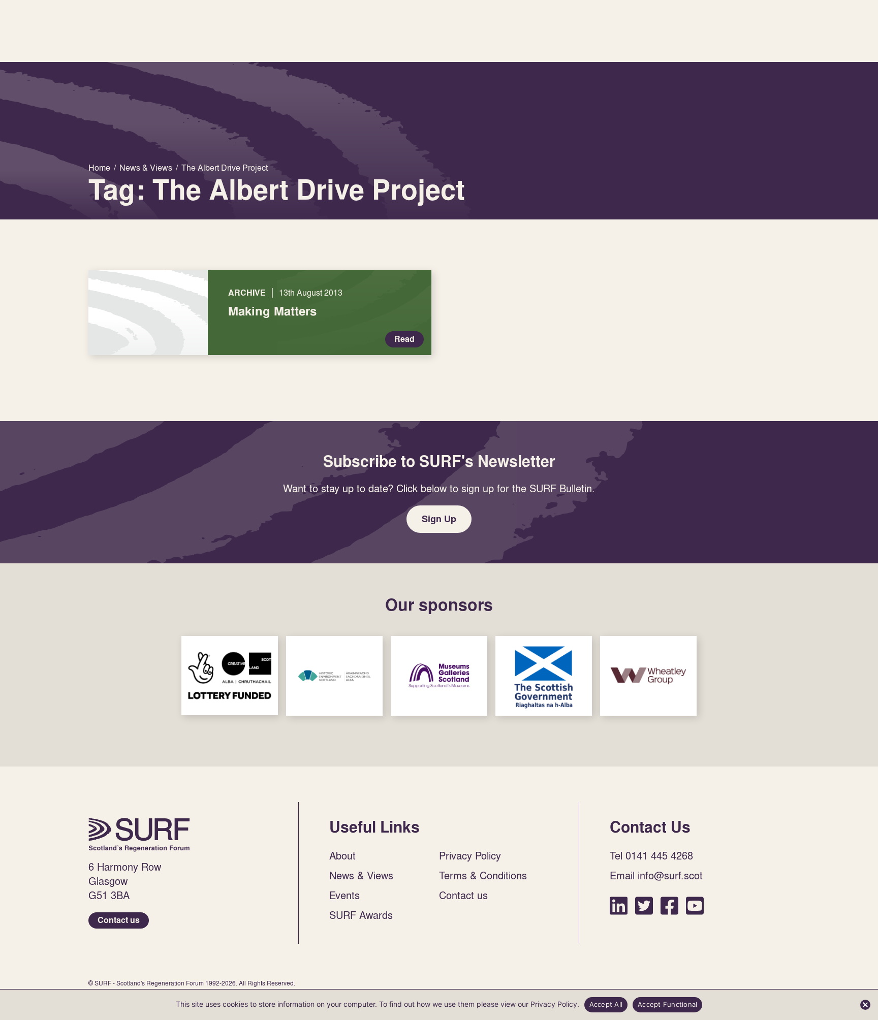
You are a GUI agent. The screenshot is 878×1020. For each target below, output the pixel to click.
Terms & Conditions (483, 875)
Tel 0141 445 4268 (651, 855)
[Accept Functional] (865, 1005)
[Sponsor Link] (229, 675)
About (342, 855)
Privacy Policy (470, 855)
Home (139, 834)
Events (344, 895)
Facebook (669, 905)
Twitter (644, 905)
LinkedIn (619, 905)
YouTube (695, 905)
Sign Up (439, 519)
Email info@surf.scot (656, 875)
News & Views (361, 875)
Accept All (606, 1004)
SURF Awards (361, 915)
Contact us (119, 920)
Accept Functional (667, 1004)
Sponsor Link (229, 675)
